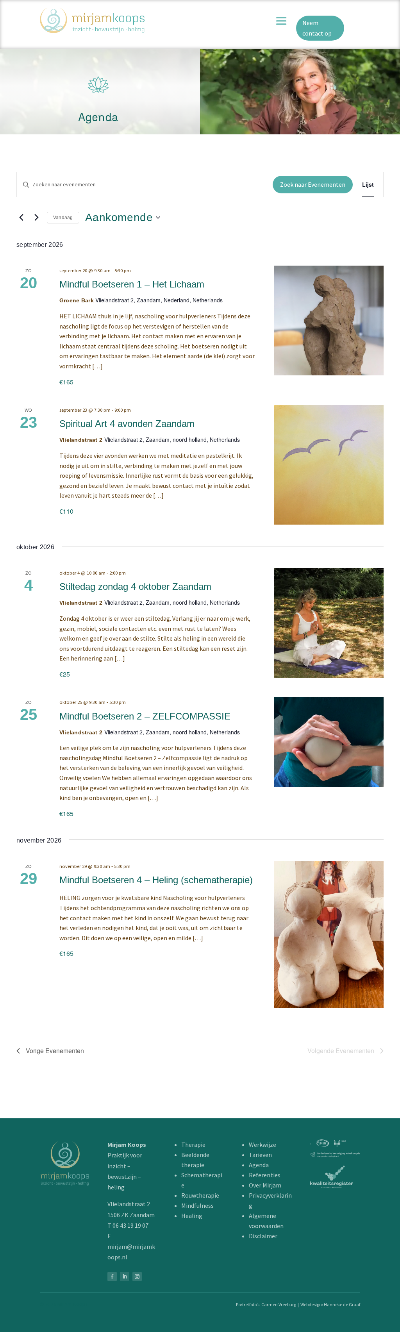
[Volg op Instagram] (137, 1276)
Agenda (259, 1165)
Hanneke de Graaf (342, 1304)
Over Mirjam (265, 1185)
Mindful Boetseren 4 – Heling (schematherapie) (156, 880)
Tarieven (260, 1155)
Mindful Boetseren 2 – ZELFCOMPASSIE (144, 716)
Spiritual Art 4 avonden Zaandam (127, 423)
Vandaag (63, 217)
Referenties (264, 1175)
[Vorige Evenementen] (21, 217)
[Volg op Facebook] (112, 1276)
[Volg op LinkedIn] (124, 1276)
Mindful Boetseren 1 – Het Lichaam (131, 284)
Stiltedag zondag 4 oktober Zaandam (135, 586)
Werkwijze (262, 1144)
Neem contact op (317, 28)
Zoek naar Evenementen (312, 184)
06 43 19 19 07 (130, 1225)
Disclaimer (263, 1236)
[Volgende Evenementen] (36, 217)
